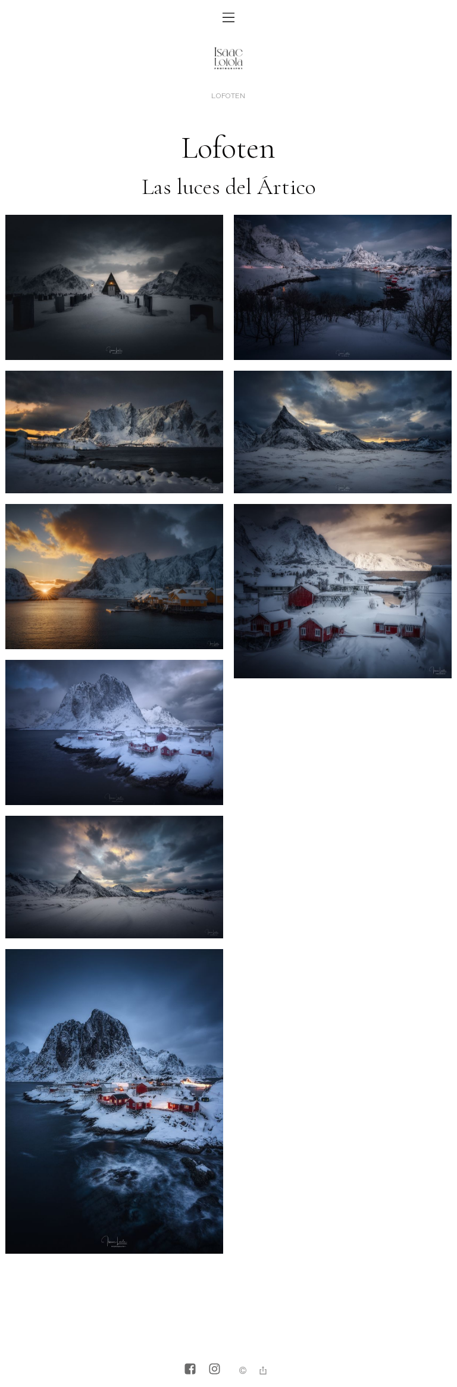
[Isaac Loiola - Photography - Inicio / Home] (228, 73)
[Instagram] (214, 1370)
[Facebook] (190, 1370)
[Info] (243, 1371)
